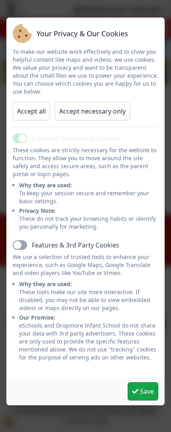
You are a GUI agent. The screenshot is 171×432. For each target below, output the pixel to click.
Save (146, 391)
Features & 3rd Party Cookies (75, 245)
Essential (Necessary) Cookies (76, 138)
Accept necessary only (92, 111)
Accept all (31, 111)
